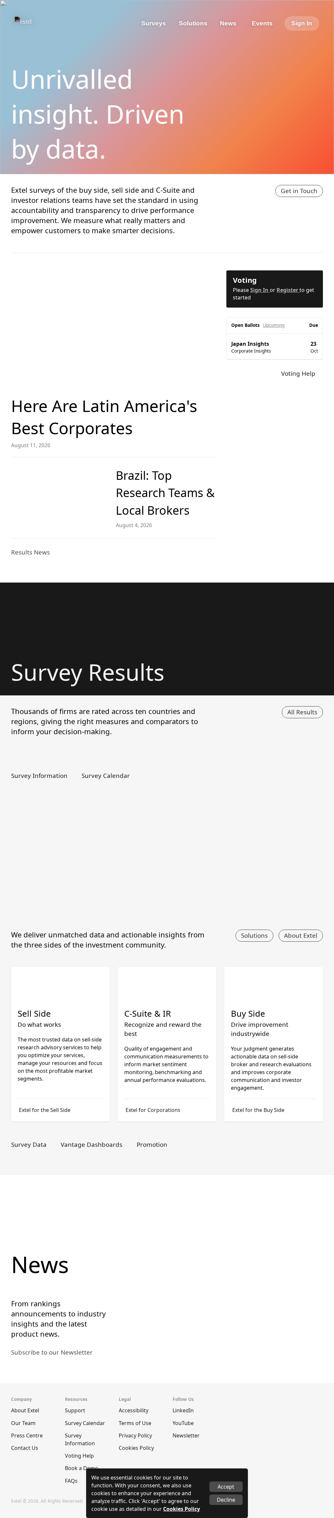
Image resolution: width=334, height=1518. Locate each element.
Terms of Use (135, 1423)
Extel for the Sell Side (45, 1110)
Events (262, 23)
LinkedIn (183, 1410)
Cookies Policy (136, 1447)
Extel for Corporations (153, 1110)
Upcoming (273, 325)
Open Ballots (245, 325)
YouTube (183, 1423)
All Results (302, 712)
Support (75, 1410)
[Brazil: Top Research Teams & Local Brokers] (59, 494)
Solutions (254, 935)
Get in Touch (299, 191)
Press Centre (27, 1435)
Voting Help (79, 1455)
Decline (226, 1499)
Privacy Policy (135, 1435)
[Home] (41, 24)
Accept (226, 1486)
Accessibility (133, 1410)
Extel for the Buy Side (258, 1110)
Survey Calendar (85, 1423)
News (228, 23)
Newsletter (186, 1435)
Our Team (23, 1423)
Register (288, 290)
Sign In (301, 23)
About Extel (300, 935)
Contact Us (24, 1447)
